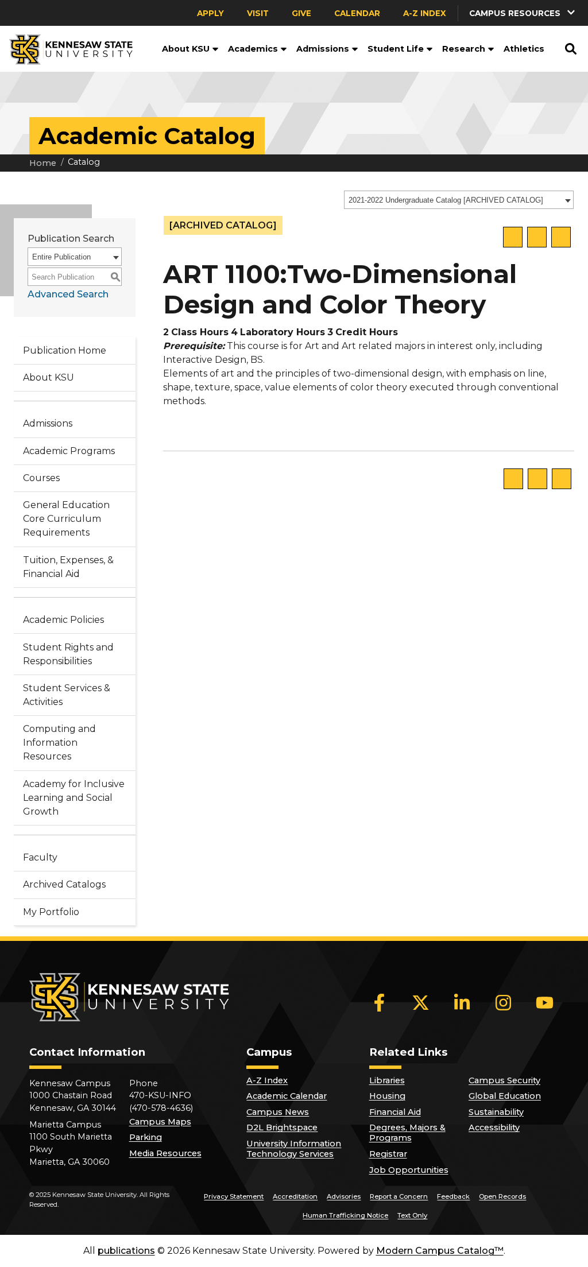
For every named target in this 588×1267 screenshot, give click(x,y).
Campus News (277, 1112)
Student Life (396, 49)
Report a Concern (399, 1196)
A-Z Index (424, 13)
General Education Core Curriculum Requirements (66, 518)
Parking (145, 1137)
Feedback (453, 1196)
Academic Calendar (286, 1096)
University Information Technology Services (293, 1148)
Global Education (505, 1096)
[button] (214, 48)
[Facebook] (379, 1002)
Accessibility (494, 1127)
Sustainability (496, 1112)
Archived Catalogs (64, 884)
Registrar (388, 1154)
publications (126, 1250)
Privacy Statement (234, 1196)
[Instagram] (503, 1002)
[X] (421, 1002)
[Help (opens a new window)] (561, 237)
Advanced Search (68, 294)
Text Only (412, 1215)
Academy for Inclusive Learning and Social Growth (74, 797)
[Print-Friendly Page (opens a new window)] (537, 237)
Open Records (502, 1196)
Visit (258, 13)
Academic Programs (69, 450)
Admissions (322, 49)
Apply (210, 13)
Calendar (357, 13)
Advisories (344, 1196)
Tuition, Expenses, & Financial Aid (68, 567)
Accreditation (295, 1196)
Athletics (524, 49)
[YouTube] (545, 1002)
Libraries (387, 1080)
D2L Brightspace (282, 1127)
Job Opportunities (408, 1170)
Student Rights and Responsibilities (68, 654)
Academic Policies (63, 619)
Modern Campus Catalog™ (440, 1250)
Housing (387, 1096)
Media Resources (165, 1153)
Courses (41, 477)
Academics (253, 49)
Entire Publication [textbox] (61, 257)
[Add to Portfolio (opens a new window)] (513, 237)
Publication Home (64, 350)
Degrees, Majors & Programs (407, 1132)
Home (42, 163)
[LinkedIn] (462, 1002)
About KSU (186, 49)
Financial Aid (395, 1112)
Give (301, 13)
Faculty (40, 857)
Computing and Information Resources (59, 742)
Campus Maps (160, 1122)
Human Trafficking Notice (345, 1215)
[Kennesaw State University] (66, 49)
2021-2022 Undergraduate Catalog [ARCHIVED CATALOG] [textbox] (446, 200)
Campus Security (504, 1080)
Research (463, 49)
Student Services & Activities (66, 695)
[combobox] (459, 200)
